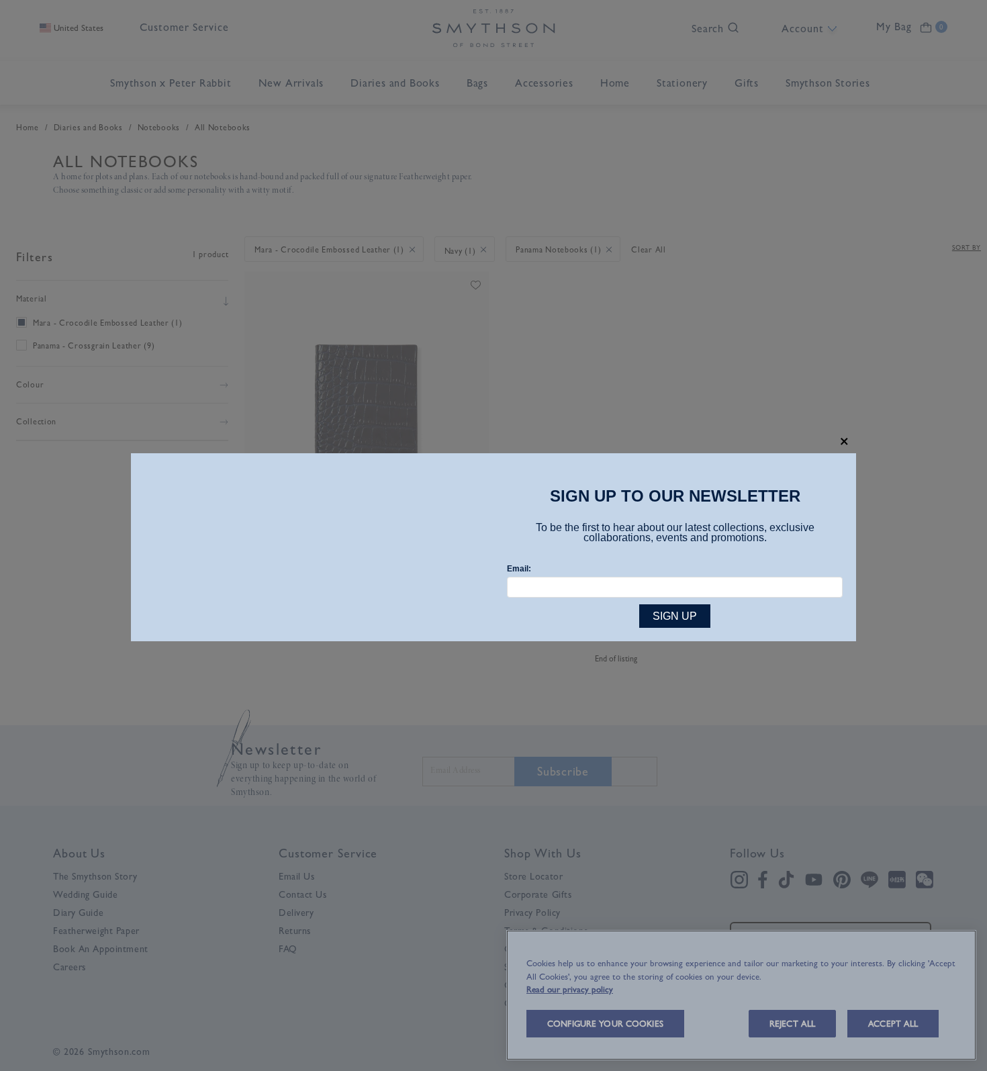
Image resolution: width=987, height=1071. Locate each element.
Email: (519, 568)
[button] (844, 441)
